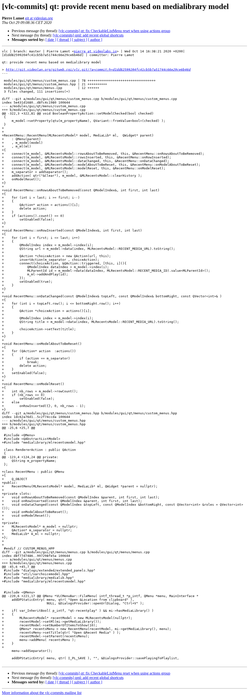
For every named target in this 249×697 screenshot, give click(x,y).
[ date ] (50, 40)
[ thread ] (64, 40)
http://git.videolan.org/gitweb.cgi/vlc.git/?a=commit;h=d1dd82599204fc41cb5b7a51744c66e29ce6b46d (98, 69)
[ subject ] (79, 40)
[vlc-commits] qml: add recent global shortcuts (88, 35)
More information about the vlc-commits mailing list (41, 693)
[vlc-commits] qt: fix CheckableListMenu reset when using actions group (114, 31)
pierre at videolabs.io (95, 51)
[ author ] (95, 40)
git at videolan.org (39, 18)
